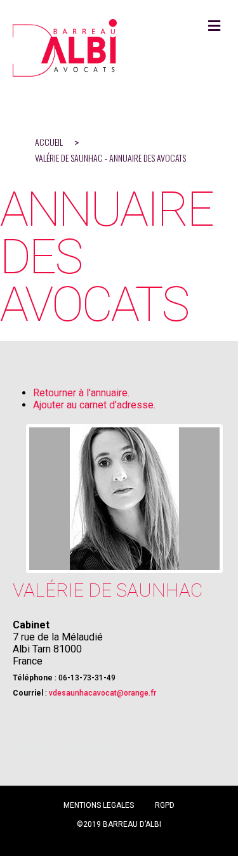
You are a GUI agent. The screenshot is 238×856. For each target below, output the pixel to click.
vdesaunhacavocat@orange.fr (102, 693)
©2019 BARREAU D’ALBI (119, 824)
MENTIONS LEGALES (98, 805)
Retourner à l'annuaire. (81, 393)
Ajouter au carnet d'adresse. (94, 405)
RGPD (165, 805)
